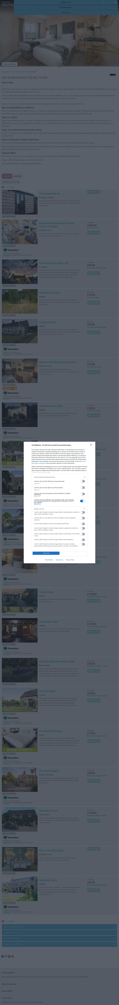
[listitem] (59, 477)
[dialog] (59, 502)
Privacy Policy (70, 560)
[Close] (91, 445)
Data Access (59, 560)
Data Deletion (49, 560)
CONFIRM (46, 553)
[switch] (82, 481)
